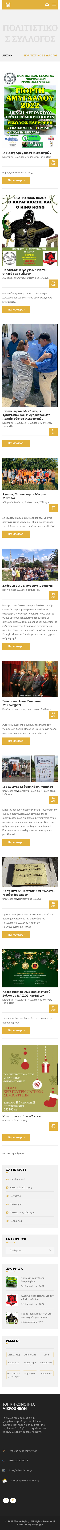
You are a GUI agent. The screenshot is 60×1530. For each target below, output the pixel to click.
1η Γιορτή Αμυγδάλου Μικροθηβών (26, 153)
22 (53, 1008)
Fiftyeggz (37, 1524)
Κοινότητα (7, 157)
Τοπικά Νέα (45, 157)
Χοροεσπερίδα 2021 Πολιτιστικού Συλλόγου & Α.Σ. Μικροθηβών (26, 993)
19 (53, 595)
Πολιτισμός (20, 423)
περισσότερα (16, 180)
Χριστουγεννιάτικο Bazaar (21, 1116)
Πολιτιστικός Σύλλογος (26, 157)
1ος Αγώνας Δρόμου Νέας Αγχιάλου (27, 787)
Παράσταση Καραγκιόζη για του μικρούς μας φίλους (24, 272)
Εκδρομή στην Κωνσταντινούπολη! (27, 585)
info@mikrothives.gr (20, 1470)
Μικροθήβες (30, 1364)
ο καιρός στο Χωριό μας (25, 1480)
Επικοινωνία (30, 1355)
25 (53, 715)
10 (53, 904)
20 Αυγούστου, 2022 (33, 1286)
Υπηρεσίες (46, 1373)
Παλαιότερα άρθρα (13, 1153)
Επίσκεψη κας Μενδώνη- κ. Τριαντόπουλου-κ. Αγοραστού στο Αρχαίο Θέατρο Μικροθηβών (26, 415)
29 (53, 508)
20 (53, 162)
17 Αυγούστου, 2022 (33, 1304)
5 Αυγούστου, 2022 (33, 1322)
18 (53, 799)
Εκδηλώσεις (14, 1355)
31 (53, 431)
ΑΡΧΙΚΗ (7, 55)
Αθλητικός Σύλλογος (13, 278)
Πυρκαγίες (30, 1373)
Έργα (46, 1355)
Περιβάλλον (46, 1362)
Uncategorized (9, 791)
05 (53, 283)
